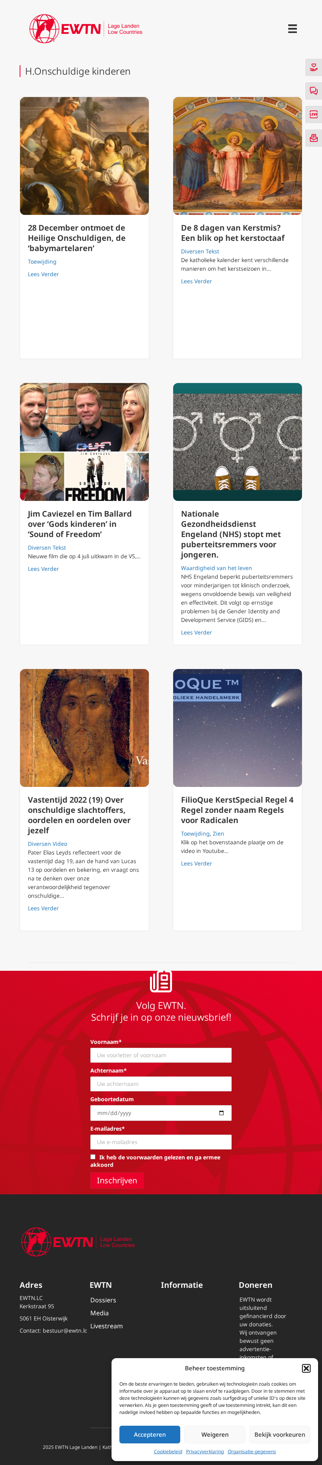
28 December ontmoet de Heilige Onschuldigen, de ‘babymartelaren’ (77, 237)
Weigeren (215, 1434)
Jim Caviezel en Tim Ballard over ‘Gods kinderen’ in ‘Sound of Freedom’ (80, 523)
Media (99, 1313)
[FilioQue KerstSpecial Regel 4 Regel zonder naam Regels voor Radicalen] (237, 728)
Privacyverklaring (205, 1451)
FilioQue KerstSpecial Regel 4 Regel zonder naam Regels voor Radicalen (237, 809)
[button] (306, 1368)
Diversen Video (47, 843)
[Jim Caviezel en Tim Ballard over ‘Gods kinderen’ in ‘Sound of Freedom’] (84, 442)
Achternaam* (108, 1070)
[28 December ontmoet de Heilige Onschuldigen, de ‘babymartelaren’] (84, 156)
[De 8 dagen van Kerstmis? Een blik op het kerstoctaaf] (237, 156)
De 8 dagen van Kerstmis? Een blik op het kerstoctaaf (233, 232)
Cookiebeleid (168, 1451)
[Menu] (292, 29)
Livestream (106, 1326)
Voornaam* (106, 1041)
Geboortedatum (112, 1099)
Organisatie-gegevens (252, 1451)
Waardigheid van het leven (216, 568)
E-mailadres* (107, 1128)
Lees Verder (43, 274)
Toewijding (42, 261)
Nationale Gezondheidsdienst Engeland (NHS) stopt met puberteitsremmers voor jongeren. (231, 534)
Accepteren (150, 1434)
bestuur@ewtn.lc (65, 1330)
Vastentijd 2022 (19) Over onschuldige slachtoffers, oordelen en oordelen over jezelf (79, 815)
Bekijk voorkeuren (279, 1434)
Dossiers (103, 1300)
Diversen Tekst (200, 251)
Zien (218, 833)
